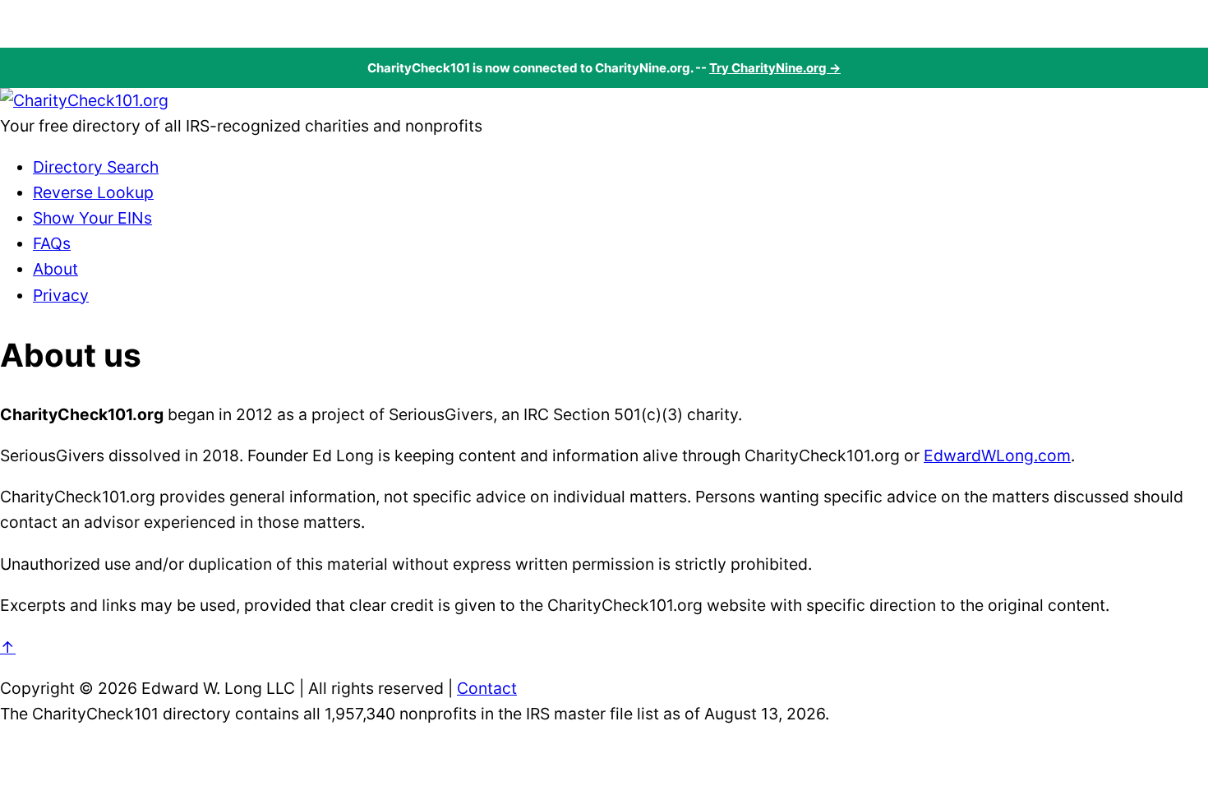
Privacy (61, 295)
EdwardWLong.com (997, 455)
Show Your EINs (92, 218)
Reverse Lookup (93, 192)
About (55, 269)
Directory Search (96, 167)
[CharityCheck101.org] (84, 100)
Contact (487, 688)
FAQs (52, 243)
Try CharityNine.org (768, 68)
